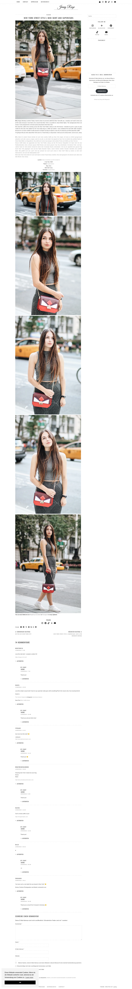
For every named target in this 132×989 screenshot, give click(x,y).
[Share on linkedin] (36, 627)
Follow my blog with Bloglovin (102, 99)
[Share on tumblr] (31, 627)
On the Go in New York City (23, 633)
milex (17, 845)
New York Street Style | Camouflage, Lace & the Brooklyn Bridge (68, 634)
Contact (25, 2)
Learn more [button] (29, 977)
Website (17, 956)
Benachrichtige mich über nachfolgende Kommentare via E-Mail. (34, 966)
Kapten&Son (50, 164)
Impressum (34, 2)
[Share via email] (21, 627)
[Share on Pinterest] (29, 627)
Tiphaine (18, 728)
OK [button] (20, 982)
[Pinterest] (106, 2)
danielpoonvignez (37, 697)
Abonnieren (102, 91)
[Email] (115, 2)
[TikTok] (109, 2)
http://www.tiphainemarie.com (23, 739)
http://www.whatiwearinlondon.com (24, 780)
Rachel (17, 808)
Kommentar (18, 924)
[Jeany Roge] (66, 5)
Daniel (17, 685)
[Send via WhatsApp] (33, 627)
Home (18, 2)
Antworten (20, 661)
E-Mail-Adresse (19, 949)
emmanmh (18, 878)
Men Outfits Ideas (25, 700)
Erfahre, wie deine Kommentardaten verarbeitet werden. (61, 977)
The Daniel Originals (20, 697)
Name (17, 942)
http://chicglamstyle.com (21, 816)
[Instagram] (103, 2)
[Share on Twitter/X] (26, 627)
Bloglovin (32, 614)
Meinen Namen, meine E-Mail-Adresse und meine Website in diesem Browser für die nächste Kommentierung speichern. (50, 963)
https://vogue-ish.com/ (21, 657)
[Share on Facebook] (24, 627)
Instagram (45, 614)
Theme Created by (108, 986)
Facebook (38, 614)
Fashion (48, 14)
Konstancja (19, 648)
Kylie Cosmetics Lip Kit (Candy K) (51, 160)
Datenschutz (45, 2)
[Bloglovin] (112, 2)
